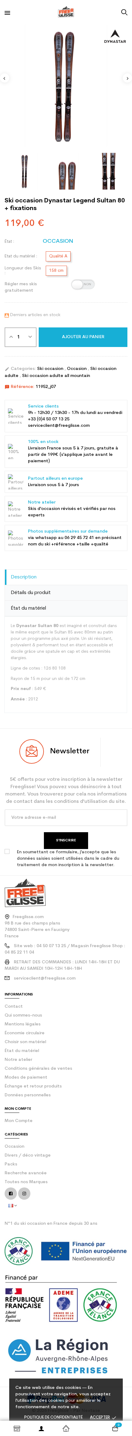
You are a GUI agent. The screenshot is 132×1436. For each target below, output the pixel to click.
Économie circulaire (25, 1033)
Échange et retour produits (33, 1086)
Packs (11, 1164)
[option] (66, 85)
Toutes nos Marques (26, 1182)
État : (9, 241)
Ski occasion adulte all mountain (56, 376)
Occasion (77, 369)
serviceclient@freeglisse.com (45, 978)
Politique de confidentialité (53, 1417)
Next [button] (127, 78)
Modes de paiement (26, 1077)
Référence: (19, 387)
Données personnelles (28, 1095)
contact (14, 1006)
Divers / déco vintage (28, 1155)
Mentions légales (23, 1024)
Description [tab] (24, 577)
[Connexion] (41, 1428)
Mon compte (19, 1121)
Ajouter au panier (83, 337)
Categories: (20, 369)
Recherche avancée (26, 1173)
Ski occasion (50, 369)
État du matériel (22, 1051)
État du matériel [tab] (28, 608)
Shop (17, 1428)
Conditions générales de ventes (38, 1068)
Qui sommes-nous (23, 1015)
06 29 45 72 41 (79, 538)
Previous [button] (4, 78)
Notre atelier (18, 1060)
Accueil (66, 1428)
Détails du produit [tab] (31, 592)
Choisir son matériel (25, 1042)
